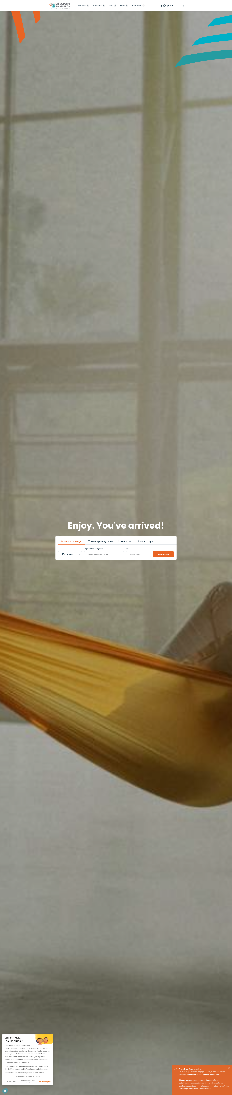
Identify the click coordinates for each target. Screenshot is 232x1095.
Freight (122, 5)
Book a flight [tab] (146, 541)
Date (128, 549)
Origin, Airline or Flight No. (93, 549)
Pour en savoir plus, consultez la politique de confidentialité (24, 1073)
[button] (5, 1091)
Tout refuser (10, 1082)
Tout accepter (44, 1082)
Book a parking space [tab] (102, 541)
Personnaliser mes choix (28, 1082)
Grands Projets (136, 5)
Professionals (97, 5)
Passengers (82, 5)
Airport (111, 5)
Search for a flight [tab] (73, 541)
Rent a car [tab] (126, 541)
